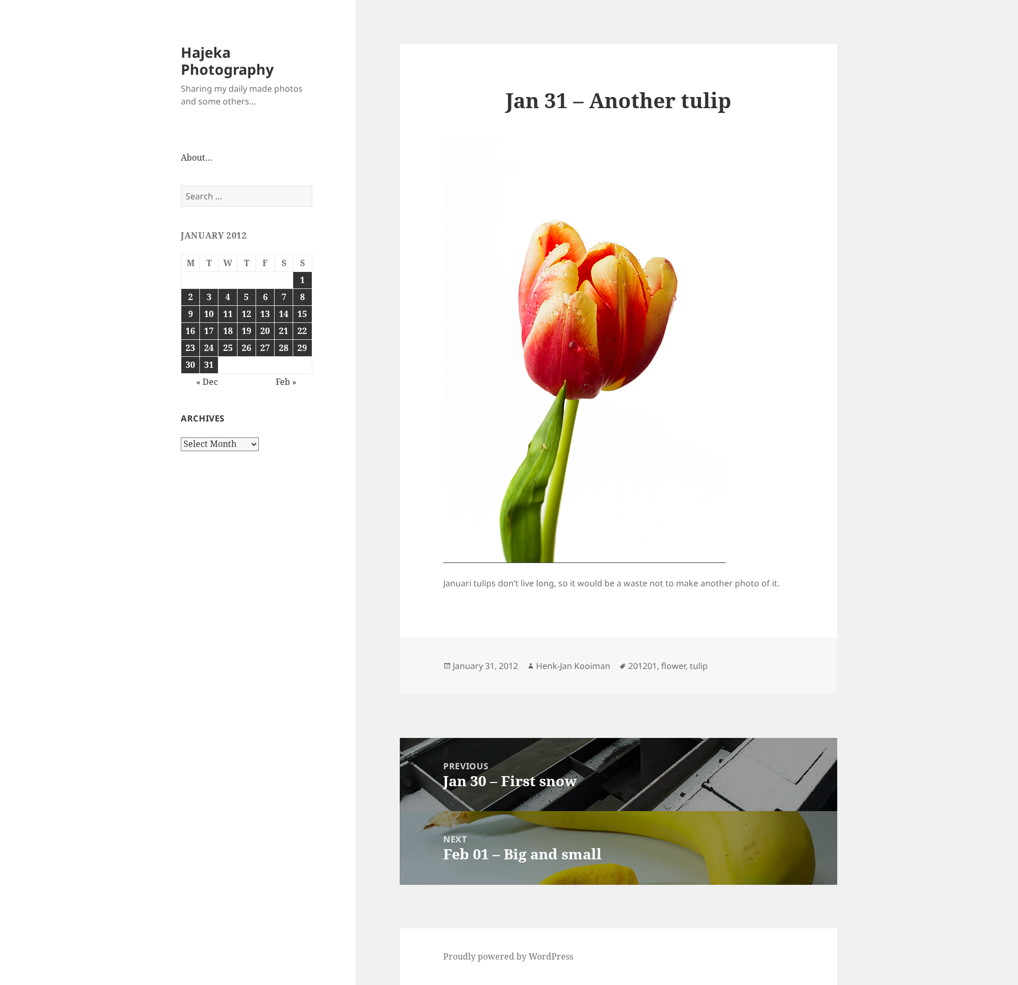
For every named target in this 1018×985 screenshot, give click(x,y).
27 (265, 348)
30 (190, 365)
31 (209, 365)
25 (228, 348)
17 (209, 331)
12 (246, 314)
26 (246, 348)
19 (246, 331)
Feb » (286, 382)
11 (228, 314)
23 (190, 348)
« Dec (207, 382)
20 (265, 331)
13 (265, 314)
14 (283, 314)
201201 (642, 666)
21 (283, 331)
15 (302, 314)
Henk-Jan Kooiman (573, 666)
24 (209, 348)
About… (197, 157)
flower (673, 666)
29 (302, 348)
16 (190, 331)
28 (283, 348)
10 (209, 314)
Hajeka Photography (227, 60)
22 (302, 331)
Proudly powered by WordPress (508, 956)
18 (228, 331)
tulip (699, 666)
